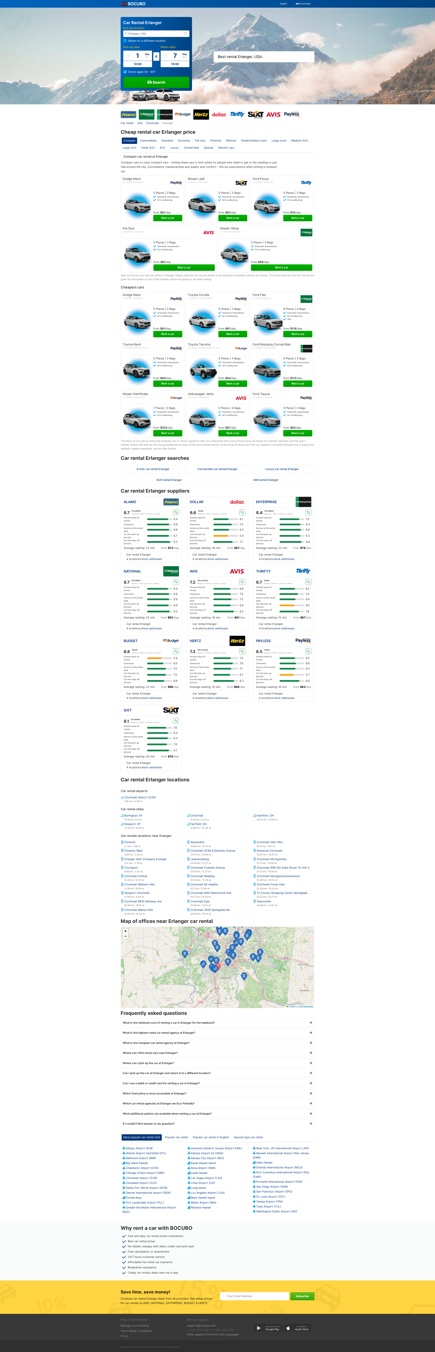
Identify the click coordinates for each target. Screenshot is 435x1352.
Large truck (279, 140)
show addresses (151, 559)
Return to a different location (147, 40)
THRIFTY (263, 571)
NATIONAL (132, 571)
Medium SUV (299, 140)
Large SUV (129, 147)
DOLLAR (196, 502)
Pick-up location (133, 28)
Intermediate (148, 140)
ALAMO (130, 502)
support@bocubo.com (201, 1325)
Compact (129, 140)
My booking (304, 3)
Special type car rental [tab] (248, 1137)
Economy (184, 140)
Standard (167, 140)
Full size (200, 140)
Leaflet (291, 1006)
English (283, 3)
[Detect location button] (185, 33)
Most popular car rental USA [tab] (141, 1137)
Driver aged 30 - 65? (141, 71)
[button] (215, 969)
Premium (215, 140)
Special (208, 147)
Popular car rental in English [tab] (211, 1137)
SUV (162, 147)
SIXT (128, 710)
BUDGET (131, 641)
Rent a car (167, 218)
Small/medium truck (254, 140)
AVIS (193, 571)
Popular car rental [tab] (176, 1137)
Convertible (191, 147)
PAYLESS (263, 641)
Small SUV (148, 147)
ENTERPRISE (266, 502)
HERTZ (195, 641)
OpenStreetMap (306, 1006)
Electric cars (226, 147)
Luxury (174, 147)
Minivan (231, 140)
